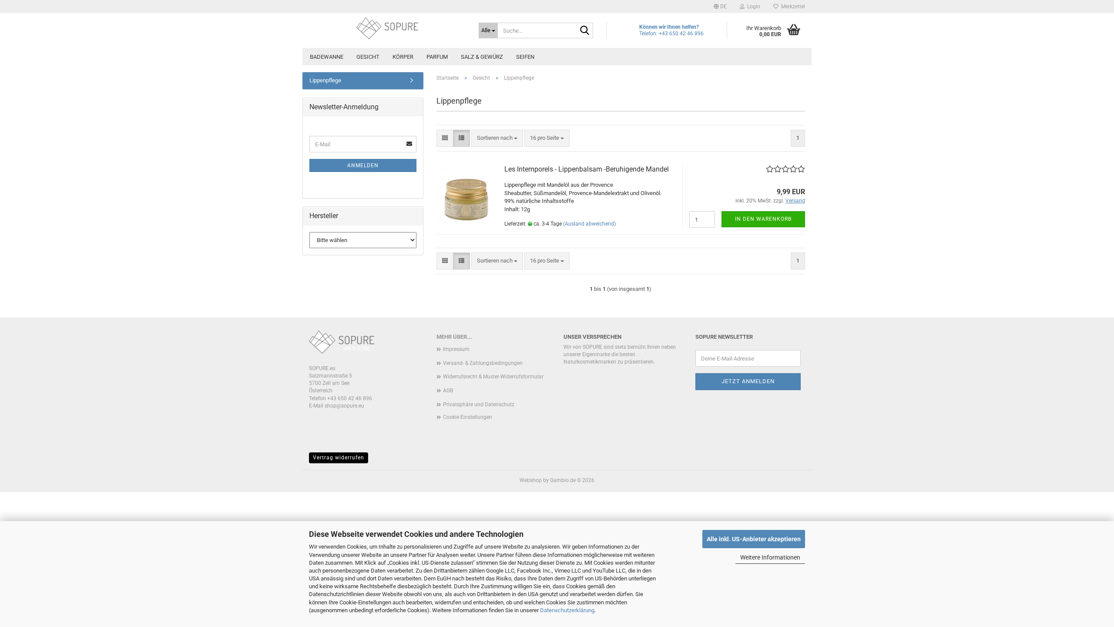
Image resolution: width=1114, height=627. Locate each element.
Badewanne (326, 57)
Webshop (531, 480)
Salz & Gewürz (482, 57)
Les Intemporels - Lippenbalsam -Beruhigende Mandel (586, 169)
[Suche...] (585, 31)
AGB (448, 391)
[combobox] (497, 138)
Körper (403, 57)
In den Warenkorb (763, 219)
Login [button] (752, 6)
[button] (720, 6)
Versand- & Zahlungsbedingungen (483, 363)
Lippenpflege (325, 80)
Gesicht (367, 57)
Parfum (437, 57)
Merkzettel (791, 6)
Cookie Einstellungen (467, 417)
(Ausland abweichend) (589, 224)
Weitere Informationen (770, 557)
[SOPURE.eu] (387, 28)
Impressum (456, 349)
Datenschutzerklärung (567, 610)
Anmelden (363, 165)
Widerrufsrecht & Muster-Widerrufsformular (493, 377)
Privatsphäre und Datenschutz (478, 404)
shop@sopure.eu (344, 406)
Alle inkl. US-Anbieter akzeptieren (754, 539)
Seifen (525, 57)
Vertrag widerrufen (338, 458)
